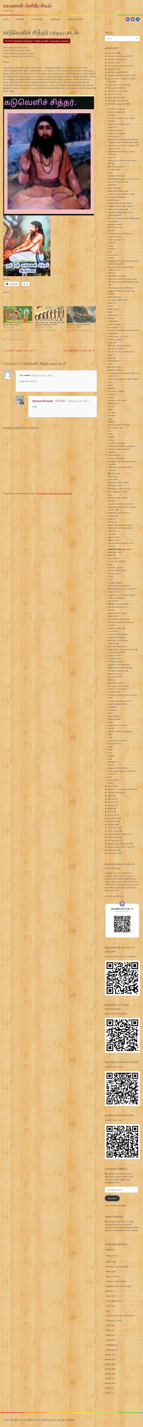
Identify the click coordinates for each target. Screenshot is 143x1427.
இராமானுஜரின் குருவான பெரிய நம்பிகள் (123, 178)
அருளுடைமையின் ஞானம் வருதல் (118, 1286)
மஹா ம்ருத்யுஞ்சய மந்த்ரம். (118, 703)
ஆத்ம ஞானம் (113, 309)
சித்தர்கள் (111, 824)
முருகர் (110, 808)
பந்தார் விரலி (110, 1295)
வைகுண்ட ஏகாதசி (115, 567)
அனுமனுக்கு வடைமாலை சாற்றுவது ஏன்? (123, 145)
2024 (111, 1359)
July (111, 1325)
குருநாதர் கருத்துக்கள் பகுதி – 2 (120, 75)
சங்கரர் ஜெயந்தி (114, 187)
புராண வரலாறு (113, 830)
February (113, 1345)
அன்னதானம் (113, 315)
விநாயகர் (111, 805)
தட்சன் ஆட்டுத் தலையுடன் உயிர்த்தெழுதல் (124, 218)
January (112, 1350)
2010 (110, 1392)
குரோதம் (111, 318)
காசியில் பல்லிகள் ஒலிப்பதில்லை (120, 731)
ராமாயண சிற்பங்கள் (115, 59)
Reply (50, 375)
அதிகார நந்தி (111, 1261)
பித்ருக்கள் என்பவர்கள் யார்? (119, 124)
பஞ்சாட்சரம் (112, 127)
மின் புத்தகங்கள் (114, 840)
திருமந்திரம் (112, 69)
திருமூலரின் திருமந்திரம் (114, 1066)
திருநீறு (111, 245)
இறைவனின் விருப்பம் (11, 324)
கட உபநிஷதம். (113, 631)
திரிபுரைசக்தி (111, 1271)
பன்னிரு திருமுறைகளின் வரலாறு (120, 233)
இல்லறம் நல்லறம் (114, 719)
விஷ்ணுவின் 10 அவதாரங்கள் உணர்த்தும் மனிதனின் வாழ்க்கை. (123, 262)
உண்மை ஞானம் (114, 537)
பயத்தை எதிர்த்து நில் (116, 458)
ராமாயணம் (112, 52)
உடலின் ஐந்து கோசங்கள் (117, 613)
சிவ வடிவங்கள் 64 (114, 87)
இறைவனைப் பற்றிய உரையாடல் (119, 488)
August (112, 1255)
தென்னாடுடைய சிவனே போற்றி (120, 667)
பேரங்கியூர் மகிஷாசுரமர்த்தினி (117, 1266)
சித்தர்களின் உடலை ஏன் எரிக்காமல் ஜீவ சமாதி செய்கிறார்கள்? (123, 651)
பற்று (110, 494)
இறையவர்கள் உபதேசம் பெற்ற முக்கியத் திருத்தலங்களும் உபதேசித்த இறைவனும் (123, 140)
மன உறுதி (111, 412)
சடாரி (110, 579)
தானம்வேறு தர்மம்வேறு (117, 637)
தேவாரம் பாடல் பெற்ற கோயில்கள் (120, 789)
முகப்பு (6, 19)
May (111, 1330)
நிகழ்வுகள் (56, 19)
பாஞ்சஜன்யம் (113, 321)
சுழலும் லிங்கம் (113, 716)
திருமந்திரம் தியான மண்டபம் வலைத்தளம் (120, 956)
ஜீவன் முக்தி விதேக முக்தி (118, 191)
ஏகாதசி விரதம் (114, 360)
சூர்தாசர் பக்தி (113, 540)
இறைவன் (111, 388)
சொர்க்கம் (112, 415)
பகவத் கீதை (112, 853)
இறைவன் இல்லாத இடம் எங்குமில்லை (122, 588)
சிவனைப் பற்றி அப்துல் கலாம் (119, 345)
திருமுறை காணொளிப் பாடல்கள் (120, 846)
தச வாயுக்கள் (113, 254)
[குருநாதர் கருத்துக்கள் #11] (49, 314)
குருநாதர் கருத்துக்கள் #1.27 (79, 324)
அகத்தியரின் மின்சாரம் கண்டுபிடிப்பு (121, 446)
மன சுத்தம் (112, 115)
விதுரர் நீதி (112, 184)
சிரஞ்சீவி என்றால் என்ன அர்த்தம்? (121, 206)
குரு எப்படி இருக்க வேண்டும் (119, 424)
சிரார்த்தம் (112, 121)
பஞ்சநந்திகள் (113, 221)
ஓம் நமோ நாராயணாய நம (117, 606)
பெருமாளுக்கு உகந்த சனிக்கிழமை (121, 287)
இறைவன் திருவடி (114, 366)
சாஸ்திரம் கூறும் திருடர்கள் (118, 603)
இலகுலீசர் (110, 1291)
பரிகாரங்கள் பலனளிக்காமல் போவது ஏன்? (124, 330)
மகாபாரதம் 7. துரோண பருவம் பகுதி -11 (19, 350)
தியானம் (111, 610)
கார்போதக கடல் (114, 136)
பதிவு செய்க (112, 1198)
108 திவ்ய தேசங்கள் (115, 792)
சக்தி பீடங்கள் (113, 94)
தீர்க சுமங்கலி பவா (115, 227)
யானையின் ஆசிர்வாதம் (117, 197)
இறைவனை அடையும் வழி (117, 497)
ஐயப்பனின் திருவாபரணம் (117, 646)
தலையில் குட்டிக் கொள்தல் (118, 181)
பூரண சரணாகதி (114, 296)
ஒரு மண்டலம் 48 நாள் (116, 348)
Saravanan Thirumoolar (23, 40)
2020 (111, 1378)
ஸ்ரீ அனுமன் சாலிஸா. (116, 661)
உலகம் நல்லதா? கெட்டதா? (118, 336)
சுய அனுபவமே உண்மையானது (119, 700)
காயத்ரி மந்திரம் (114, 169)
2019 (111, 1383)
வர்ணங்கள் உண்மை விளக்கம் (119, 449)
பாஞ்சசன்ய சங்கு (114, 236)
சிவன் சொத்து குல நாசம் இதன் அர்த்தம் (123, 378)
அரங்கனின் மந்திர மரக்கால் (118, 512)
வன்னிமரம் (112, 710)
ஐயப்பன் (111, 811)
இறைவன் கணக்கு (115, 370)
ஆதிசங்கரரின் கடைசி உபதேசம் (120, 203)
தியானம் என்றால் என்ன (117, 570)
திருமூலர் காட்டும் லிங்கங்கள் (119, 664)
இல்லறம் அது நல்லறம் (116, 166)
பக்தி (110, 737)
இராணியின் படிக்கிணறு (117, 275)
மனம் (110, 251)
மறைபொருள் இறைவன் (116, 628)
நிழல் (110, 734)
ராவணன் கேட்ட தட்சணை (118, 725)
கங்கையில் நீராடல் (115, 591)
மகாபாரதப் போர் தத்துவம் (118, 634)
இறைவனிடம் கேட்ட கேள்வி (118, 482)
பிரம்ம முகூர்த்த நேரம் (116, 111)
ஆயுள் (110, 409)
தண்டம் (111, 354)
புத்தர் (110, 385)
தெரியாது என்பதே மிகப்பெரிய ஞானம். (122, 160)
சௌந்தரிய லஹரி (115, 485)
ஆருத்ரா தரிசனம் (114, 655)
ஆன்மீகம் (111, 452)
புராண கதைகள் (114, 324)
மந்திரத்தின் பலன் (115, 552)
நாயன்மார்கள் (113, 827)
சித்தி (110, 749)
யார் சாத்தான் (113, 600)
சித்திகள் (111, 421)
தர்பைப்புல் (112, 500)
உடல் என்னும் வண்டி (115, 427)
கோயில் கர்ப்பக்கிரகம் (116, 108)
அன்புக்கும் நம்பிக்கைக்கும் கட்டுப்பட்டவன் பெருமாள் (118, 687)
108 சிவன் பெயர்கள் (113, 1320)
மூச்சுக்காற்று (113, 200)
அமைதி (111, 163)
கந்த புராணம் (113, 818)
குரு (109, 430)
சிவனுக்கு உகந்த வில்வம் (117, 400)
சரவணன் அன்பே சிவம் (27, 5)
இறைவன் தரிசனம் (115, 673)
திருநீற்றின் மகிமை (115, 224)
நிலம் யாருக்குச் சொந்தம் (117, 491)
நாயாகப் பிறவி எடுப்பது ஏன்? (119, 619)
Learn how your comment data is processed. (54, 493)
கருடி (108, 1310)
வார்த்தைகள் (113, 333)
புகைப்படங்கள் (113, 837)
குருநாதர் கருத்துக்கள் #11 (46, 324)
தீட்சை (110, 576)
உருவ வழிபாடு (113, 558)
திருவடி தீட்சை (113, 531)
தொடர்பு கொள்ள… (76, 19)
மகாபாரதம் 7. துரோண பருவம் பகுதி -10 (80, 350)
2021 (111, 1373)
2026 (110, 1249)
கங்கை (111, 783)
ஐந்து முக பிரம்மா (112, 1276)
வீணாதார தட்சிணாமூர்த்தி (116, 1281)
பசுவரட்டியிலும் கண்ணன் (117, 740)
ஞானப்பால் (112, 157)
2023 (111, 1364)
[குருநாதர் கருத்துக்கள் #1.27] (81, 314)
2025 (111, 1354)
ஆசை (110, 418)
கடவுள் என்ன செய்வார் (117, 561)
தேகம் (110, 172)
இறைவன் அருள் (114, 473)
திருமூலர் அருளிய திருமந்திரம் (116, 1013)
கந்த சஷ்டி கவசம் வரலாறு (118, 640)
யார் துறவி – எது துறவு (116, 443)
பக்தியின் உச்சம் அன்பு (116, 175)
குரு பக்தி (111, 534)
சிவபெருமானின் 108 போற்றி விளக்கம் (120, 1315)
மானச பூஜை (113, 476)
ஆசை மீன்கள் (113, 616)
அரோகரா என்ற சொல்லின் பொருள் (121, 194)
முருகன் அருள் (113, 643)
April (111, 1335)
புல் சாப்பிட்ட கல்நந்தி (116, 391)
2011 (110, 1388)
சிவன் (110, 795)
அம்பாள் (111, 798)
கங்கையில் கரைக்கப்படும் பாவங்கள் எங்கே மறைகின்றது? (121, 596)
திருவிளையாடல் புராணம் (117, 84)
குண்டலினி (112, 342)
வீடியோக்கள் (112, 850)
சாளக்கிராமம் (113, 515)
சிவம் (110, 312)
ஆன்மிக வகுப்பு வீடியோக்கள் (118, 843)
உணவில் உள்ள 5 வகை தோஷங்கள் (121, 351)
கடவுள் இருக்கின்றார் (114, 1300)
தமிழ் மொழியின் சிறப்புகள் (117, 834)
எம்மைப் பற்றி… (37, 19)
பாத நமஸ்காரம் (114, 691)
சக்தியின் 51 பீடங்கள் (116, 91)
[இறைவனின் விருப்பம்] (17, 314)
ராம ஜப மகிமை (114, 573)
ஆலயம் (111, 764)
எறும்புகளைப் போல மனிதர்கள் (119, 585)
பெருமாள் (111, 802)
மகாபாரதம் (112, 62)
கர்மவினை (112, 706)
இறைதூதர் (112, 761)
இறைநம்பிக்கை (114, 403)
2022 (111, 1369)
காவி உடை (112, 470)
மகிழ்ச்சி (111, 436)
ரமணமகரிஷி (113, 479)
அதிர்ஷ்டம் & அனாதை (116, 133)
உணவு (110, 305)
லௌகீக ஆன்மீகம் (115, 339)
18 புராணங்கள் (114, 455)
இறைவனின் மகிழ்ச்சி (116, 682)
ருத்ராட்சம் (112, 302)
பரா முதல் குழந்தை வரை (117, 299)
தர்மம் (110, 713)
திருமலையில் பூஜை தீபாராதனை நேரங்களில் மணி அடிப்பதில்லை (120, 526)
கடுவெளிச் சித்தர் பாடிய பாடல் (119, 549)
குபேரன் (111, 728)
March (111, 1340)
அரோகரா (111, 272)
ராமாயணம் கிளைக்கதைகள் (118, 56)
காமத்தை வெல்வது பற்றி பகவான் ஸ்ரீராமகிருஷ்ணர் (120, 213)
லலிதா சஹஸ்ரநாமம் (115, 239)
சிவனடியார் (112, 522)
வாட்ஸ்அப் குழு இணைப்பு (114, 896)
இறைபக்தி (112, 555)
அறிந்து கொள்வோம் (115, 130)
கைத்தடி (111, 439)
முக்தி (110, 363)
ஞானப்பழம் (112, 357)
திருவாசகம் (112, 814)
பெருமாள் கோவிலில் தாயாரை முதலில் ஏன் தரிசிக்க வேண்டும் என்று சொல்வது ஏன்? (123, 281)
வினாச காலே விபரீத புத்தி (118, 209)
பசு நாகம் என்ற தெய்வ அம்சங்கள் (121, 503)
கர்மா (110, 433)
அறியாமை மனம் (114, 148)
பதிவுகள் (20, 19)
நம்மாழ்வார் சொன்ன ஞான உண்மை (121, 118)
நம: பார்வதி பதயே (115, 676)
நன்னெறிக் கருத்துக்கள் (60, 40)
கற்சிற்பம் (111, 755)
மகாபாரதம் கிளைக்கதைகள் (118, 65)
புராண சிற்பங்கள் (114, 97)
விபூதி (110, 564)
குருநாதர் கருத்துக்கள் (116, 72)
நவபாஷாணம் (113, 327)
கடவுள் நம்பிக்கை (114, 743)
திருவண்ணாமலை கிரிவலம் (118, 767)
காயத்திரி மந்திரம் (115, 582)
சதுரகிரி (111, 230)
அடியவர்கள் (112, 821)
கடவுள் (110, 397)
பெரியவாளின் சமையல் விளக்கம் (120, 467)
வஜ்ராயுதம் (112, 242)
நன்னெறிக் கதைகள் (115, 100)
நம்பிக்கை (112, 248)
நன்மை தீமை (111, 1305)
